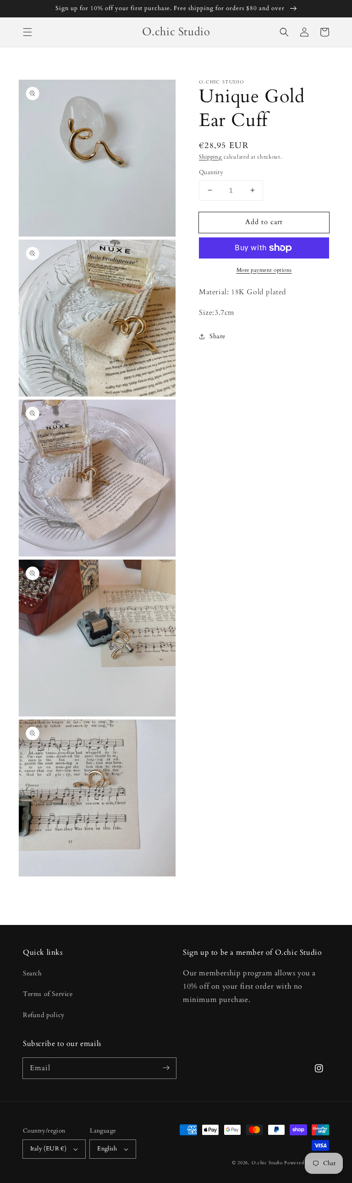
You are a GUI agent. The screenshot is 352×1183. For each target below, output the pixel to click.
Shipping (210, 156)
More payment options (264, 270)
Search (32, 973)
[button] (27, 32)
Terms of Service (48, 994)
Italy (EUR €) (48, 1148)
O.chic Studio (267, 1163)
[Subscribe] (166, 1068)
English (107, 1148)
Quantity (211, 172)
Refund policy (44, 1015)
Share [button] (217, 336)
